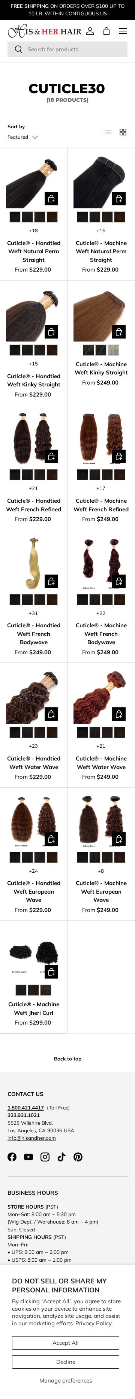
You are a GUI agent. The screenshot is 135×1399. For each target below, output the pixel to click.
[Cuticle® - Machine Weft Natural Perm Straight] (101, 180)
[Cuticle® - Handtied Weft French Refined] (33, 438)
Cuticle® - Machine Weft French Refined (101, 505)
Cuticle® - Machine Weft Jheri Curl (33, 1008)
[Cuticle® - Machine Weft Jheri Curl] (33, 954)
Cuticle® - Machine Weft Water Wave (101, 763)
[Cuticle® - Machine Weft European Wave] (101, 821)
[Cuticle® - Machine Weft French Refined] (101, 438)
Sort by (16, 126)
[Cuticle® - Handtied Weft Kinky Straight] (33, 314)
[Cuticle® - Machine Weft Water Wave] (101, 696)
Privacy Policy (93, 1323)
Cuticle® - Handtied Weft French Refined (33, 505)
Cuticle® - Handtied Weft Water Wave (33, 763)
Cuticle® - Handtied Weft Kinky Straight (33, 380)
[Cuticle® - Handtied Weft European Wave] (33, 821)
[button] (106, 31)
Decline (65, 1361)
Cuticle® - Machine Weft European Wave (101, 891)
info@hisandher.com (32, 1138)
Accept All (65, 1342)
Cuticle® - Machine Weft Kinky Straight (101, 368)
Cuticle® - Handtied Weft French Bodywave (33, 634)
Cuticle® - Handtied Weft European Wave (33, 891)
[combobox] (68, 49)
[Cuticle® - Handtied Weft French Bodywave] (33, 563)
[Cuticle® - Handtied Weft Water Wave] (33, 696)
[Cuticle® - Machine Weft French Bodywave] (101, 563)
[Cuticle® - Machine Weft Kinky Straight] (101, 314)
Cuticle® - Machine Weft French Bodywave (101, 634)
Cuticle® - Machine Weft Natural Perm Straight (101, 251)
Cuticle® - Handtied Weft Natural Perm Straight (33, 251)
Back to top (67, 1059)
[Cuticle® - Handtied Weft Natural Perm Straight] (33, 180)
